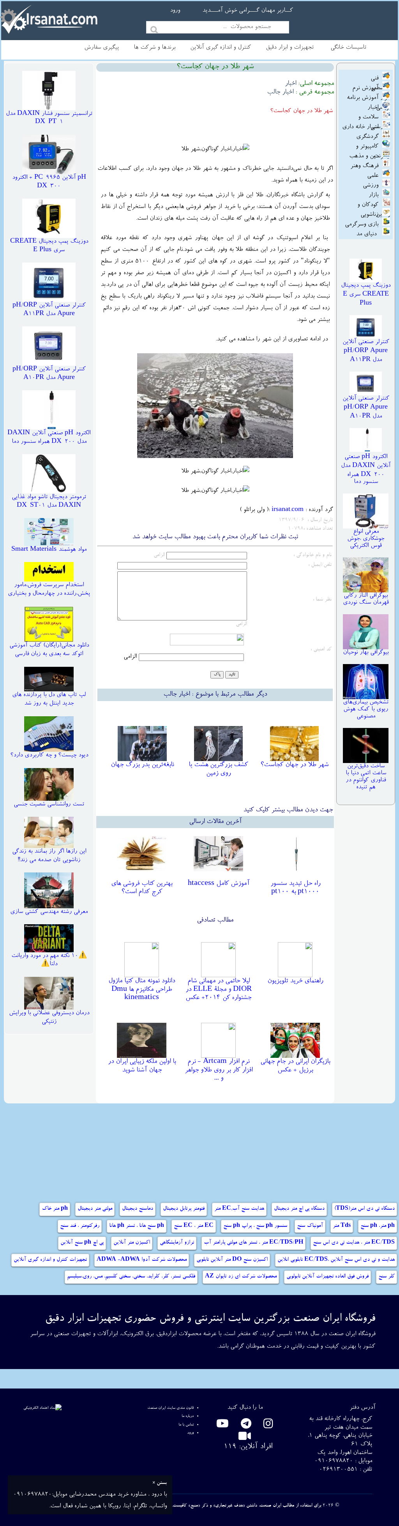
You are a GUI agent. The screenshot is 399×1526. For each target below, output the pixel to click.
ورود (175, 10)
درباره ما (188, 1416)
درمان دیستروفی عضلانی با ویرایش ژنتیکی (49, 1018)
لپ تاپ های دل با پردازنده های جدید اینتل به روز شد (49, 699)
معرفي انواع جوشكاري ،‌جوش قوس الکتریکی (365, 539)
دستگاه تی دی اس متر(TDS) (364, 1209)
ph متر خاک (55, 1209)
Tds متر (342, 1226)
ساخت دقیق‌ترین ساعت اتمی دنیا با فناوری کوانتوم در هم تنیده (366, 777)
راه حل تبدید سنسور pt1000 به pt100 (295, 888)
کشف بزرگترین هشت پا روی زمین (218, 769)
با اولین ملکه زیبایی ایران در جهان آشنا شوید (142, 1066)
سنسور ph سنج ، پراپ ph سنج (255, 1226)
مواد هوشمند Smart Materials (49, 549)
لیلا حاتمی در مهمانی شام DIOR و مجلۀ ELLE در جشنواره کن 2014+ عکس (218, 989)
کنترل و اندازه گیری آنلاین (220, 47)
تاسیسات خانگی (348, 47)
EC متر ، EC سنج (194, 1226)
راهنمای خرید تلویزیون (295, 981)
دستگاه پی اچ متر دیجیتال (299, 1209)
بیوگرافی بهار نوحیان (365, 652)
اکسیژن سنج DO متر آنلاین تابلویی (232, 1260)
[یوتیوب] (222, 1425)
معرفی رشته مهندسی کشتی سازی (49, 912)
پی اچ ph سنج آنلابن (82, 1243)
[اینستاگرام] (267, 1425)
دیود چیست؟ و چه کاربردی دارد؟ (49, 755)
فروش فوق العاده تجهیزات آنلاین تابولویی (327, 1277)
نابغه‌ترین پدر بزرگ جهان (142, 765)
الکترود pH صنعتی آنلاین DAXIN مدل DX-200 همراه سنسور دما (48, 438)
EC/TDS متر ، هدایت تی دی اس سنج (354, 1243)
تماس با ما (186, 1424)
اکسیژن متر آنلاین (131, 1243)
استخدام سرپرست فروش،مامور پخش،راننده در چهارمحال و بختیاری (49, 589)
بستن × (159, 1483)
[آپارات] (244, 1438)
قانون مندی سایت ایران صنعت (170, 1408)
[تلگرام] (244, 1425)
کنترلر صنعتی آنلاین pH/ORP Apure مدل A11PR (49, 310)
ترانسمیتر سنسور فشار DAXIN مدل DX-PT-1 (49, 118)
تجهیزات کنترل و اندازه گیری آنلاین (50, 1260)
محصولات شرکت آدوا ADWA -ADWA (142, 1260)
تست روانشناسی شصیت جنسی (49, 804)
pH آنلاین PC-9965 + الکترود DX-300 (49, 182)
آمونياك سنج (310, 1226)
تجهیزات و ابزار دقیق (290, 47)
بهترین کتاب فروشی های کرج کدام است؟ (141, 888)
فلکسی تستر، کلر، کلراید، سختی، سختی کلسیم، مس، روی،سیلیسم (131, 1277)
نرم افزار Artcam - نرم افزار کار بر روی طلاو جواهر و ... (218, 1070)
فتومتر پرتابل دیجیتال (184, 1209)
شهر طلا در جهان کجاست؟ (294, 765)
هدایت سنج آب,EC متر (239, 1209)
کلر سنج (386, 1277)
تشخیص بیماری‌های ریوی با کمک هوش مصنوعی (365, 709)
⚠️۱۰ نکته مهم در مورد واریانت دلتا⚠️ (49, 960)
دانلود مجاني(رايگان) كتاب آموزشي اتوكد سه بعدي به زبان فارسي (49, 650)
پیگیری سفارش (101, 47)
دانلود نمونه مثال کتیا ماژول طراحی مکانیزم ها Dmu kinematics (141, 989)
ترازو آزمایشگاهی (177, 1243)
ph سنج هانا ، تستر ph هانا (136, 1226)
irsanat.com (287, 510)
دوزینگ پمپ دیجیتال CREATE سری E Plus (49, 246)
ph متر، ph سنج (377, 1226)
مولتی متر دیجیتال (95, 1209)
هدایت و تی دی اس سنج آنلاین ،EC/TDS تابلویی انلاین (336, 1260)
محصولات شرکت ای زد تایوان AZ (241, 1277)
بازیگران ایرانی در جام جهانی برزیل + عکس (295, 1066)
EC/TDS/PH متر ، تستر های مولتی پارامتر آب (253, 1243)
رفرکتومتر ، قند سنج (79, 1226)
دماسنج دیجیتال (137, 1209)
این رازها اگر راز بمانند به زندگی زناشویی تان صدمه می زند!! (49, 856)
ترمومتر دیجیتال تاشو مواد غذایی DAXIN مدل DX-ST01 (49, 501)
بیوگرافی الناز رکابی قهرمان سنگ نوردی (365, 599)
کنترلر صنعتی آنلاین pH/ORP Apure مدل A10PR (49, 374)
